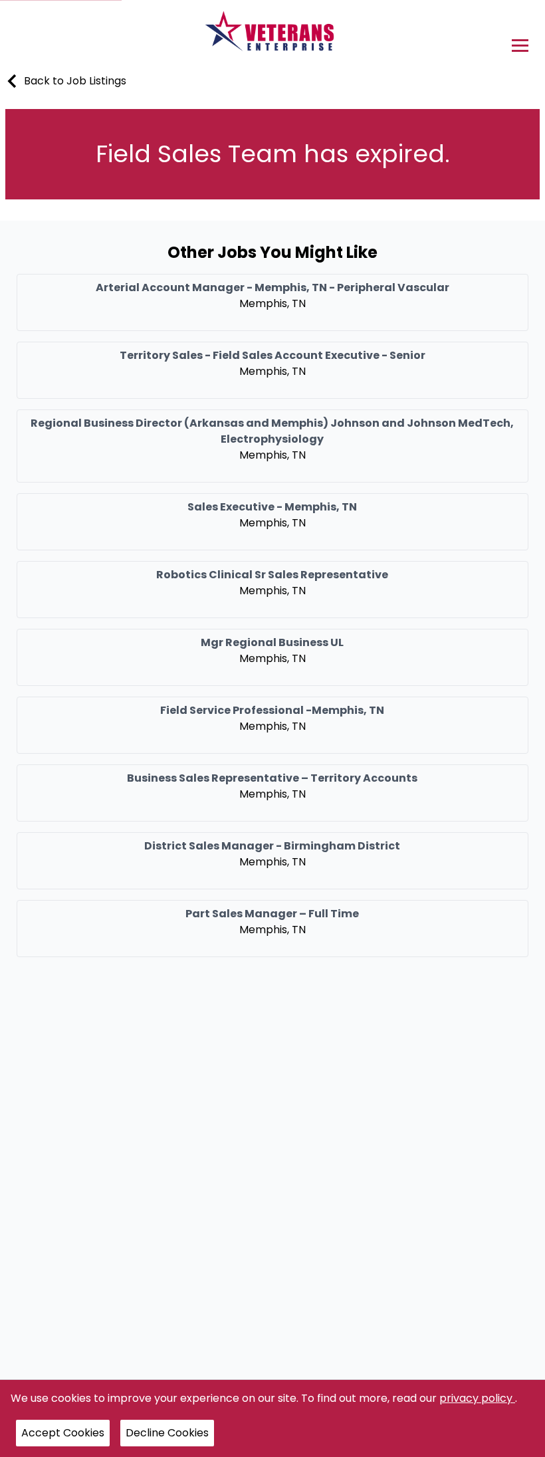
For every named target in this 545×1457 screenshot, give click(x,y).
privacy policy (477, 1398)
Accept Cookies (62, 1432)
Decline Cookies (167, 1432)
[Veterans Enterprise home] (273, 34)
